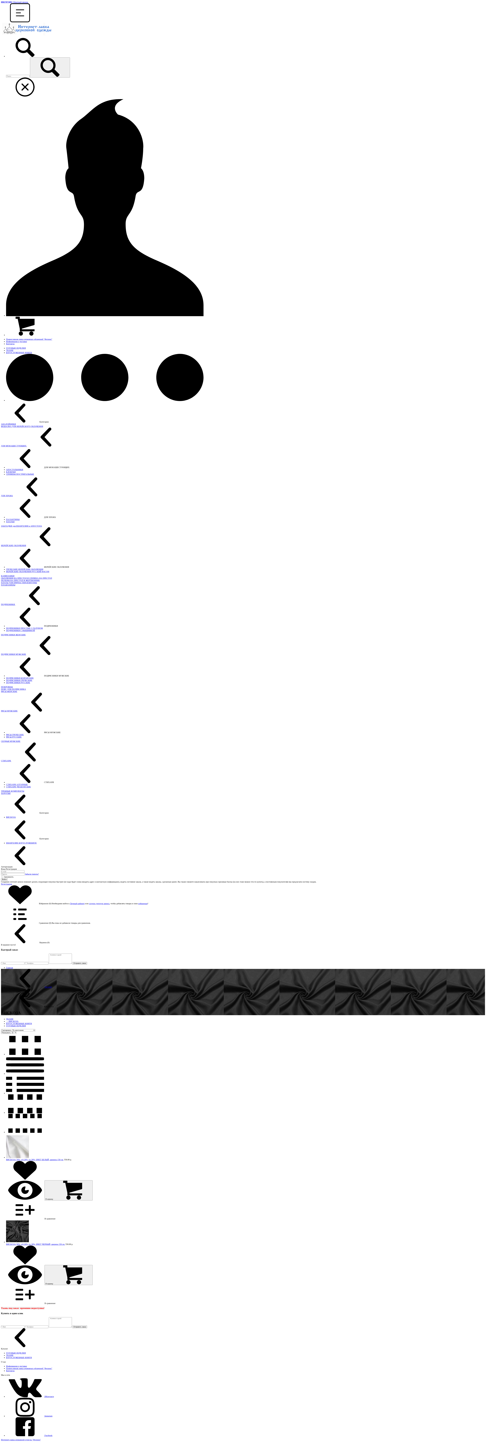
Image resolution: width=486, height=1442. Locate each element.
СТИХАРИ (6, 761)
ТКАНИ (9, 350)
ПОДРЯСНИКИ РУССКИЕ (18, 683)
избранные (143, 903)
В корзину (50, 1199)
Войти (4, 879)
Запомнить (8, 877)
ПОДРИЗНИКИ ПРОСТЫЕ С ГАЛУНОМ (24, 628)
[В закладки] (25, 1179)
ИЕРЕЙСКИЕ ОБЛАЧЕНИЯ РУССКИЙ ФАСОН (27, 572)
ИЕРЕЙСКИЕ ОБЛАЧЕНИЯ (13, 545)
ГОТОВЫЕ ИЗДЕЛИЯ (16, 348)
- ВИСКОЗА (12, 1021)
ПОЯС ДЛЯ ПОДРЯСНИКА (13, 689)
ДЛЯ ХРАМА (7, 496)
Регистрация (6, 884)
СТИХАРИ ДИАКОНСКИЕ (18, 787)
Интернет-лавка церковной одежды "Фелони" (21, 1440)
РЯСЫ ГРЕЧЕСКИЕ (15, 735)
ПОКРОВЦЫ (7, 687)
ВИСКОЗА (11, 817)
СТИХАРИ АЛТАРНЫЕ (17, 784)
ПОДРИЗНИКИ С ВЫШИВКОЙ (20, 630)
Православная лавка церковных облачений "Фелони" (29, 339)
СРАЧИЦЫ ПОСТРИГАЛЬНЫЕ (20, 474)
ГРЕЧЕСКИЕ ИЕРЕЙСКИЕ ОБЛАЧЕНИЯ (24, 569)
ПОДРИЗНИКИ (8, 604)
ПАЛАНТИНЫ (13, 519)
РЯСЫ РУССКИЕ (14, 737)
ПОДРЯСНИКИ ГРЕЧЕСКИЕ (19, 680)
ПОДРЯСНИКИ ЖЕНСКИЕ (13, 635)
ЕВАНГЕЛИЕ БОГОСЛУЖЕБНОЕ (21, 843)
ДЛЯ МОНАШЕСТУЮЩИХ (14, 446)
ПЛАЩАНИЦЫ (8, 585)
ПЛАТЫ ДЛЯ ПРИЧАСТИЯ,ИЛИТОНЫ (19, 583)
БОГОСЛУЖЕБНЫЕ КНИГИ (19, 353)
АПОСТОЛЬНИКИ (14, 470)
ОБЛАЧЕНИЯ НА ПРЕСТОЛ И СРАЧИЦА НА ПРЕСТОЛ (26, 578)
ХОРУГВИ (6, 793)
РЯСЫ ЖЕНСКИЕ (9, 691)
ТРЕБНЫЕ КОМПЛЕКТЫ (12, 791)
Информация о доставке (16, 341)
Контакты (10, 344)
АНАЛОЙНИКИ (8, 424)
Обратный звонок (20, 2)
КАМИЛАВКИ (7, 576)
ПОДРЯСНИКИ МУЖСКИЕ (13, 654)
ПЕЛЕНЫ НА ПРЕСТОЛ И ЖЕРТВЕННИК (20, 580)
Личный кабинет (77, 903)
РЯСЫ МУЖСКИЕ (9, 711)
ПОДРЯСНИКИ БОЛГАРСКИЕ (20, 678)
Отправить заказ (79, 963)
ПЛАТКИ (10, 522)
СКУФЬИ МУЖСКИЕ (10, 741)
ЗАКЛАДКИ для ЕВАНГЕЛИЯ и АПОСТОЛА (21, 526)
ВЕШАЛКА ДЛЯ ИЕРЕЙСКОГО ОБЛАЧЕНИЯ (22, 426)
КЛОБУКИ (11, 472)
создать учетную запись (99, 903)
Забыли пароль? (32, 874)
